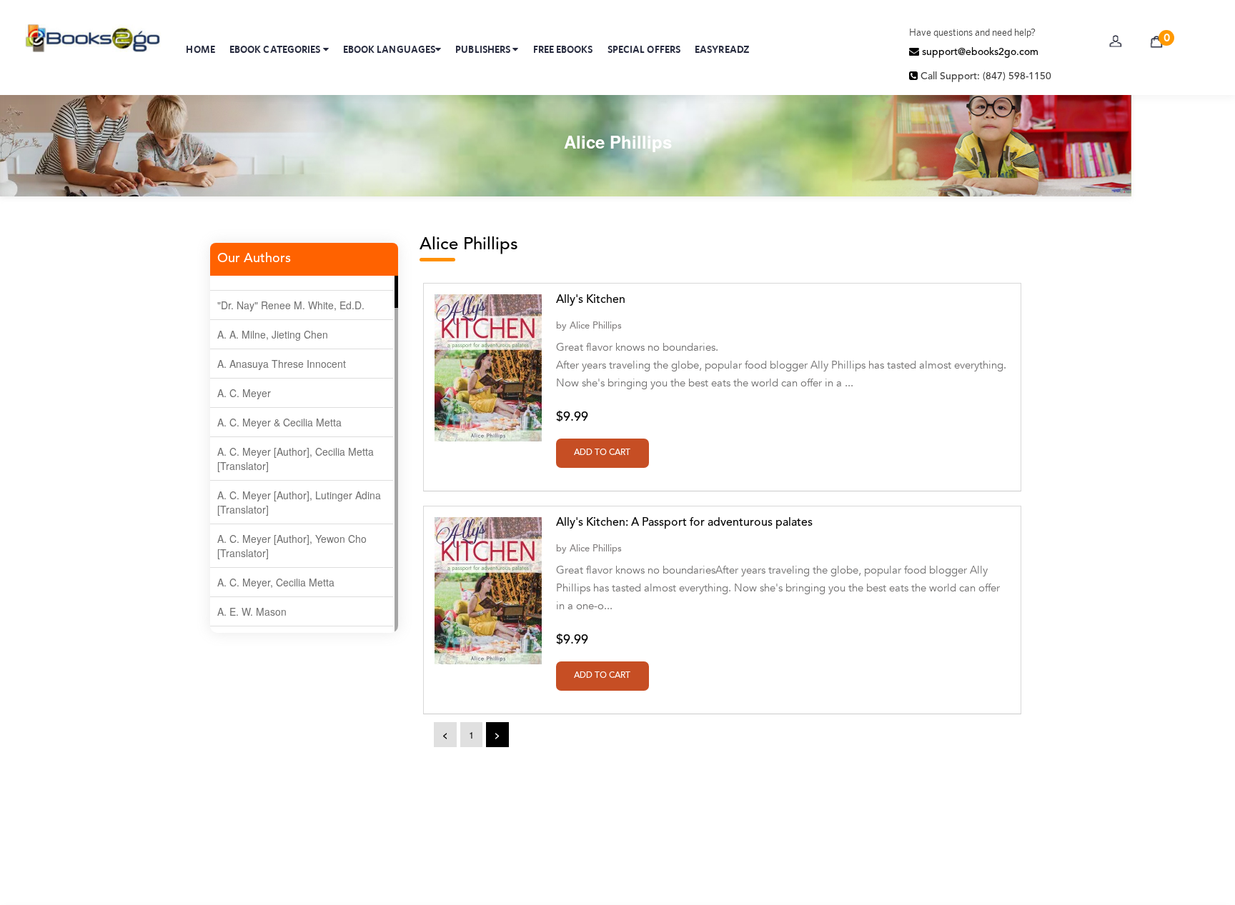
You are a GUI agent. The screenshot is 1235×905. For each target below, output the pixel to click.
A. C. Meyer (244, 393)
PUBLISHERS (483, 49)
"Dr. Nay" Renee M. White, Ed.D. (290, 305)
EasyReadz (722, 49)
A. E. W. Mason (252, 611)
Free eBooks (563, 49)
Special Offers (643, 49)
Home (200, 49)
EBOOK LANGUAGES (389, 49)
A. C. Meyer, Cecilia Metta (275, 582)
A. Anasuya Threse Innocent (281, 363)
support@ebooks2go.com (978, 52)
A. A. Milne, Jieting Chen (272, 334)
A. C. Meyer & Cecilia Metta (279, 422)
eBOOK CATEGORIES (276, 49)
